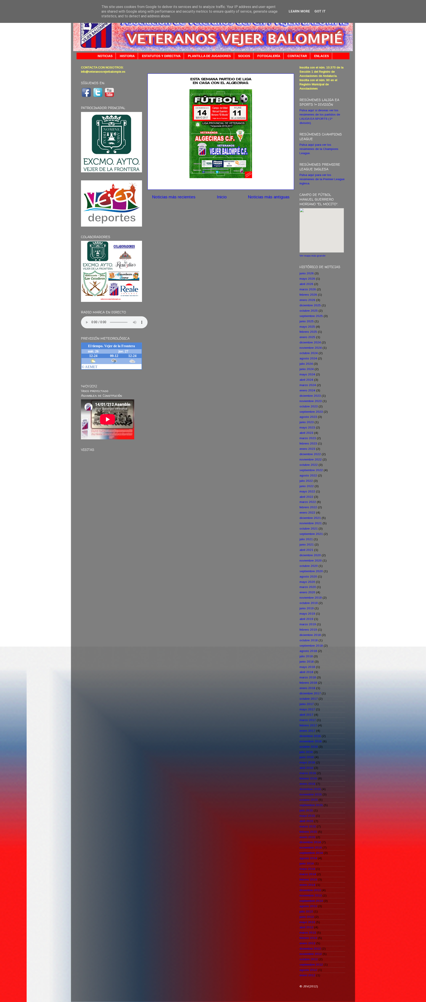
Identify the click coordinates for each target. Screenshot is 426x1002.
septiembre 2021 (311, 534)
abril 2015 (306, 821)
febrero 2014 (308, 879)
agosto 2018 (308, 651)
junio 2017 (307, 704)
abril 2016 (306, 767)
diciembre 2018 (310, 635)
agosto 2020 (308, 576)
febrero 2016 (308, 778)
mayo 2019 (307, 613)
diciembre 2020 (310, 555)
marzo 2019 (308, 624)
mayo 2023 (307, 427)
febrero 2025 (308, 331)
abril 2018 (306, 672)
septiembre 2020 (311, 571)
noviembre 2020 (311, 560)
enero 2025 (307, 337)
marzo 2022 (308, 502)
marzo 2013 (308, 932)
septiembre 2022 (311, 470)
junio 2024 (307, 369)
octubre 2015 (309, 799)
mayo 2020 (307, 582)
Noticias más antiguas (269, 197)
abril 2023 (306, 432)
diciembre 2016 (310, 736)
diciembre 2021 (310, 518)
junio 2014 (307, 863)
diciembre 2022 (310, 454)
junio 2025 (307, 321)
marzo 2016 (308, 773)
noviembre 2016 (311, 741)
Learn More (299, 11)
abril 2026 (306, 284)
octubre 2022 (309, 464)
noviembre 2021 (311, 523)
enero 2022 (307, 512)
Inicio (222, 197)
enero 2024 (307, 390)
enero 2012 (307, 975)
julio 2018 (306, 656)
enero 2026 (307, 300)
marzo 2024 (308, 385)
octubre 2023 (309, 406)
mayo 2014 (307, 869)
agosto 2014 (308, 858)
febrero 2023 (308, 443)
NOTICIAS (105, 56)
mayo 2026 (307, 278)
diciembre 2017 (310, 693)
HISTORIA (127, 56)
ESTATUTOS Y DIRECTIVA (161, 56)
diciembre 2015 (310, 789)
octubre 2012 (309, 959)
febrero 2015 (308, 831)
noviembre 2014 (311, 847)
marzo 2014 (308, 874)
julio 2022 (306, 480)
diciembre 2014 (310, 842)
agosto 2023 (308, 416)
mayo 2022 (307, 491)
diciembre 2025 (310, 305)
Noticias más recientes (173, 197)
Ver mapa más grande (312, 255)
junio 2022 (307, 486)
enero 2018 (307, 688)
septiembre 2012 (311, 964)
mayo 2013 (307, 922)
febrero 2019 (308, 629)
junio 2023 (307, 422)
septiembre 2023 (311, 411)
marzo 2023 (308, 438)
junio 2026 (307, 273)
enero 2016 (307, 783)
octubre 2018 (309, 640)
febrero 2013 (308, 938)
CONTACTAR (297, 56)
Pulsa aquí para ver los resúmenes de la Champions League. (319, 149)
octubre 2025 (309, 310)
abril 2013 (306, 927)
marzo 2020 (308, 587)
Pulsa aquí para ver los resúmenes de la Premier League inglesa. (322, 179)
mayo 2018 (307, 667)
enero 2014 (307, 884)
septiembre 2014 (311, 853)
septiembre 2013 (311, 900)
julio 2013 (306, 911)
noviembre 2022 (311, 459)
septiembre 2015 (311, 805)
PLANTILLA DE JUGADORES (209, 56)
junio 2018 (307, 661)
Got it (320, 11)
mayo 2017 (307, 709)
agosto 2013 (308, 906)
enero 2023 (307, 448)
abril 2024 (306, 379)
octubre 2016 (309, 746)
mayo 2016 (307, 762)
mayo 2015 (307, 815)
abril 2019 (306, 619)
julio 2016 (306, 752)
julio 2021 (306, 539)
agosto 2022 (308, 475)
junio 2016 (307, 757)
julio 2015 (306, 810)
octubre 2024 (309, 353)
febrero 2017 (308, 725)
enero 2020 (307, 592)
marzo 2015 (308, 826)
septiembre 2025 (311, 316)
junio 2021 (307, 544)
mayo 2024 (307, 374)
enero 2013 (307, 943)
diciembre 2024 (310, 342)
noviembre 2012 (311, 954)
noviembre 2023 (311, 401)
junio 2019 (307, 608)
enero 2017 (307, 730)
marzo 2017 (308, 720)
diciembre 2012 (310, 948)
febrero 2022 (308, 507)
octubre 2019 (309, 603)
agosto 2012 (308, 970)
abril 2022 (306, 496)
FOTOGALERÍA (268, 56)
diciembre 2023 (310, 395)
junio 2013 (307, 916)
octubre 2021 (309, 528)
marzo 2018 (308, 677)
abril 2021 (306, 550)
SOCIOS (244, 56)
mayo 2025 (307, 326)
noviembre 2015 (311, 794)
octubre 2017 (309, 698)
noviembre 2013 (311, 895)
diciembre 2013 (310, 890)
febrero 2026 (308, 294)
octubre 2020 (309, 566)
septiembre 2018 (311, 645)
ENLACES (321, 56)
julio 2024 (306, 363)
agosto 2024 (308, 358)
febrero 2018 (308, 682)
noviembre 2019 (311, 597)
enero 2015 (307, 837)
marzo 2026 (308, 289)
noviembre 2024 (311, 347)
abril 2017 (306, 714)
